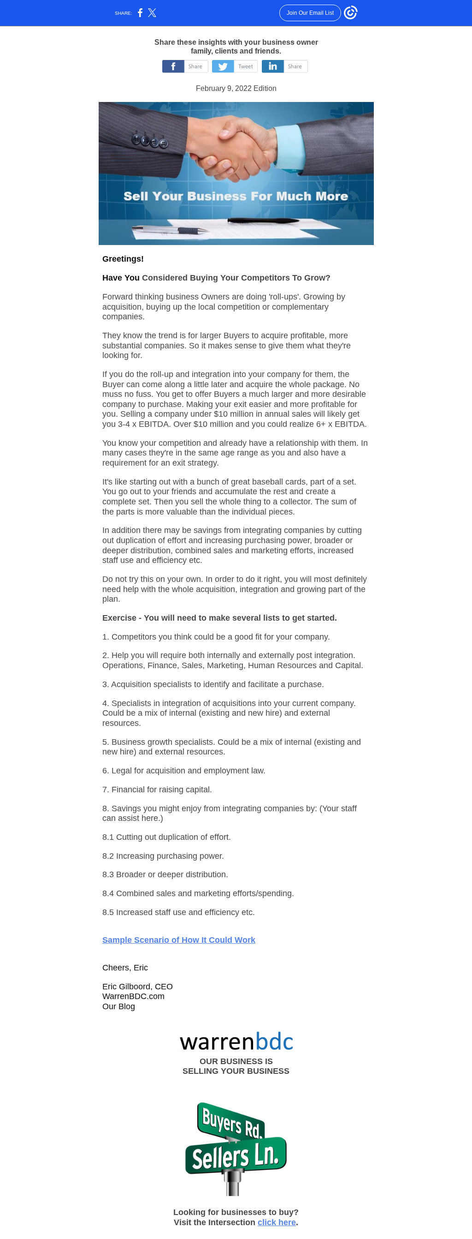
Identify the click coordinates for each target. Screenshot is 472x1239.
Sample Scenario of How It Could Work (178, 940)
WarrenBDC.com (133, 996)
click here (277, 1222)
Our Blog (118, 1006)
